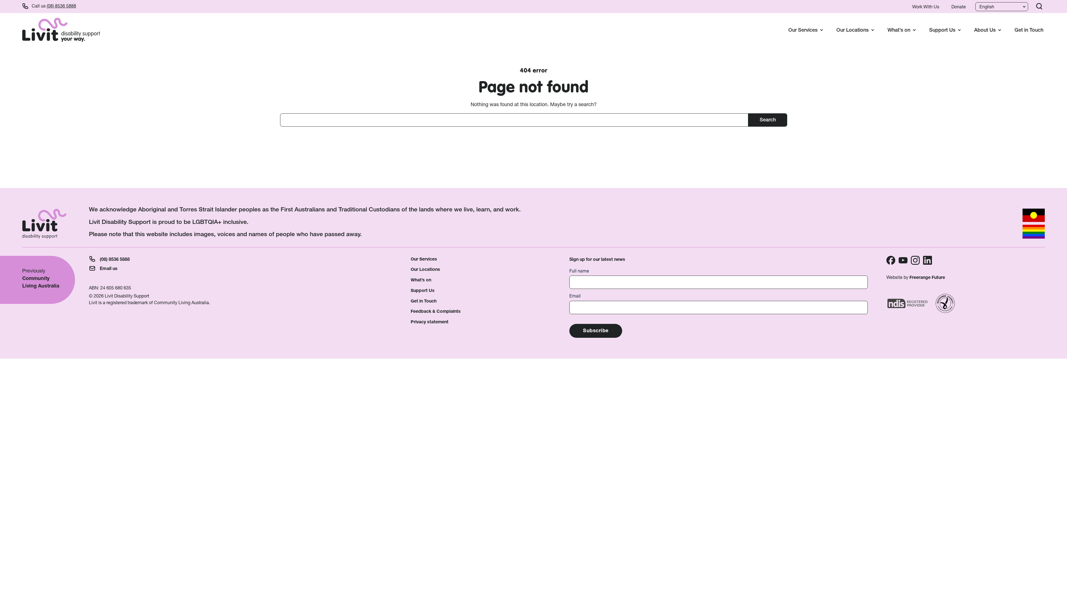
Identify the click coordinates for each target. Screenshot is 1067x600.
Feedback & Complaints (436, 311)
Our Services (424, 259)
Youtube (903, 260)
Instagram (915, 260)
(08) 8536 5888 (61, 6)
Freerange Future (927, 277)
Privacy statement (429, 321)
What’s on (421, 279)
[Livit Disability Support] (61, 30)
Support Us (423, 290)
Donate (958, 6)
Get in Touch (1028, 30)
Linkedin (927, 260)
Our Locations (425, 269)
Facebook (890, 260)
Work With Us (925, 6)
